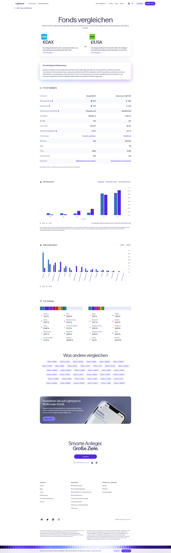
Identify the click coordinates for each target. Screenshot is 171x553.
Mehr (121, 3)
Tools (41, 492)
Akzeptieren (126, 551)
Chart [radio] (122, 245)
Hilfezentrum (44, 495)
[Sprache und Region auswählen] (129, 3)
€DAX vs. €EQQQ (66, 370)
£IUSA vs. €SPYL (78, 374)
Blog (41, 489)
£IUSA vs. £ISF (118, 379)
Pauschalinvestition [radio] (124, 182)
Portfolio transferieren (47, 498)
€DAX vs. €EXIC (52, 362)
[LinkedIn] (53, 519)
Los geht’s (85, 456)
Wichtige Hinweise (76, 485)
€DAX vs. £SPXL (72, 366)
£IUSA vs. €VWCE (118, 374)
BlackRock (127, 136)
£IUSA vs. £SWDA (51, 383)
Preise (111, 3)
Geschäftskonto (43, 3)
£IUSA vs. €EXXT (93, 383)
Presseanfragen (107, 492)
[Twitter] (47, 519)
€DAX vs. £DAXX (65, 362)
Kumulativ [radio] (101, 182)
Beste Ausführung (76, 495)
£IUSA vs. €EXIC (92, 379)
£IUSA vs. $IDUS (52, 374)
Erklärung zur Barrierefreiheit (79, 505)
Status (42, 502)
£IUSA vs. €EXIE (106, 383)
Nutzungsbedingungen (78, 489)
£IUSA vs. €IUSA (119, 370)
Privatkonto (32, 3)
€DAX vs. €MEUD (93, 370)
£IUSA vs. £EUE (79, 379)
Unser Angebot (100, 3)
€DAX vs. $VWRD (105, 362)
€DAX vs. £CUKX (110, 366)
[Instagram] (59, 519)
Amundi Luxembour (89, 136)
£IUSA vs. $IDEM (92, 374)
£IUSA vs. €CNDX (79, 383)
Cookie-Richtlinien (76, 502)
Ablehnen (117, 551)
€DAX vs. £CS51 (47, 366)
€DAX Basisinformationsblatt (86, 161)
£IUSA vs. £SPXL (65, 374)
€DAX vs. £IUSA (85, 366)
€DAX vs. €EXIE (106, 370)
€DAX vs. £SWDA (52, 370)
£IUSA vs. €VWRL (53, 379)
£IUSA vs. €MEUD (119, 383)
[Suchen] (132, 3)
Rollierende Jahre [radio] (111, 182)
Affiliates (105, 489)
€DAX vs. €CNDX (80, 370)
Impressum (74, 508)
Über (116, 3)
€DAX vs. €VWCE (118, 362)
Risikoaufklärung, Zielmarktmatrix (81, 492)
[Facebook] (41, 519)
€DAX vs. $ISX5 (59, 366)
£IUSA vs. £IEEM (105, 374)
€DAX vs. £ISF (97, 366)
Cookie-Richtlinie (96, 551)
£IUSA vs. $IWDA (65, 383)
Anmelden (140, 3)
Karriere (104, 485)
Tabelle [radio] (128, 245)
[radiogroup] (114, 182)
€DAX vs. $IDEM (91, 362)
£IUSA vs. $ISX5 (66, 379)
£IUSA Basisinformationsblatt (121, 161)
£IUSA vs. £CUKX (106, 379)
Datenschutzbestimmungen (79, 498)
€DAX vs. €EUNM (78, 362)
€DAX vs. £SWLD (123, 366)
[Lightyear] (20, 3)
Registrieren (150, 3)
